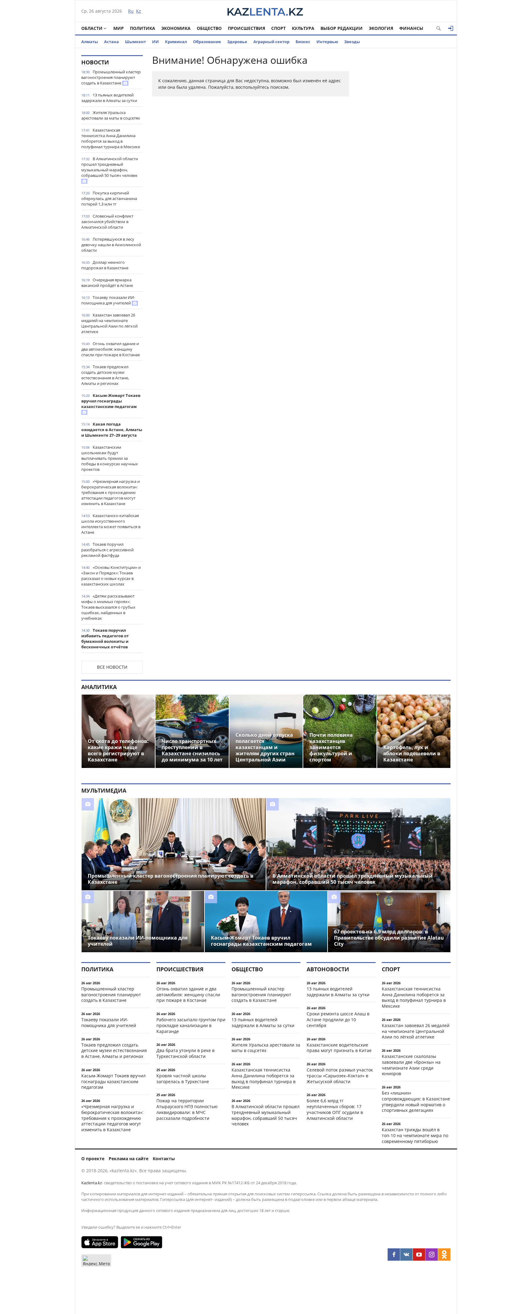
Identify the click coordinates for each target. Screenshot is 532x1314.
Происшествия (246, 28)
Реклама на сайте (128, 1158)
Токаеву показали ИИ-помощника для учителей (108, 300)
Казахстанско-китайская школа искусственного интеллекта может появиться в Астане (110, 524)
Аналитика (99, 687)
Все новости (112, 667)
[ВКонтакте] (406, 1254)
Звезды (352, 41)
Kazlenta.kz (91, 1182)
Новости (95, 62)
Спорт (278, 28)
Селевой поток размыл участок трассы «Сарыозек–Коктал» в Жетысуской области (340, 1075)
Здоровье (237, 41)
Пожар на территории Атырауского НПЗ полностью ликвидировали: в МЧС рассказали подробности (187, 1109)
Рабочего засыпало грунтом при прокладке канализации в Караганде (190, 1025)
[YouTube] (419, 1254)
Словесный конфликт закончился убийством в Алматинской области (107, 221)
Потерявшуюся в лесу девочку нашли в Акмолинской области (111, 244)
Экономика (176, 28)
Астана (111, 41)
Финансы (411, 28)
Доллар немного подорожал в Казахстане (104, 265)
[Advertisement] (404, 147)
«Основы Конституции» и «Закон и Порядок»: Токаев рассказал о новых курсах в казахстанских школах (111, 576)
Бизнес (303, 41)
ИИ (155, 41)
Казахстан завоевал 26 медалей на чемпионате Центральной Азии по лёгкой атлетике (109, 323)
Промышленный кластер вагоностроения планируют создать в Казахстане (111, 77)
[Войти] (451, 28)
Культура (303, 28)
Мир (118, 28)
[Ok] (444, 1254)
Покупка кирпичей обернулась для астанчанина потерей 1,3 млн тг (109, 198)
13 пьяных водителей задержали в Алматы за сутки (109, 97)
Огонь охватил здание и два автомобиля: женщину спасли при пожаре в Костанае (110, 349)
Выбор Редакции (341, 28)
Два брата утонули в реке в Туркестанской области (185, 1053)
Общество (209, 28)
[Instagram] (431, 1254)
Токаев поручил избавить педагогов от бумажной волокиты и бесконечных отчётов (105, 638)
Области (92, 28)
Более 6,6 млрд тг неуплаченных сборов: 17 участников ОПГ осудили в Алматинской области (335, 1109)
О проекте (92, 1158)
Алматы (89, 41)
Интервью (327, 41)
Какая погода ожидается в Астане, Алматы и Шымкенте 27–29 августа (111, 429)
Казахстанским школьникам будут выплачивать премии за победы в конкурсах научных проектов (109, 458)
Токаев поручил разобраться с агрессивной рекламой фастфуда (107, 549)
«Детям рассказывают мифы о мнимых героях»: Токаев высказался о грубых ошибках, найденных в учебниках (108, 607)
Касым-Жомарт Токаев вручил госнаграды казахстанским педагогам (110, 401)
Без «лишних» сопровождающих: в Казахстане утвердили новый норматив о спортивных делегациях (416, 1101)
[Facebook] (394, 1254)
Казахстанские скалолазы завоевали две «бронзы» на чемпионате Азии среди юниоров (411, 1064)
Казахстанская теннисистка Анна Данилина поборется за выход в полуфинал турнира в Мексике (110, 138)
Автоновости (328, 969)
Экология (381, 28)
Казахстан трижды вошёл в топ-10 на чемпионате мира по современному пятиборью (415, 1135)
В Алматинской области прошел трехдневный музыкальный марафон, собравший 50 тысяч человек (109, 167)
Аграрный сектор (271, 41)
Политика (142, 28)
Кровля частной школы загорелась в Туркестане (182, 1078)
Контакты (164, 1158)
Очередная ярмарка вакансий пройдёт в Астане (107, 282)
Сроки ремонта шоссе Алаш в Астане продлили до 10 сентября (338, 1019)
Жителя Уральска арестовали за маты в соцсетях (110, 115)
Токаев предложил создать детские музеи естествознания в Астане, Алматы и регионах (105, 375)
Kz (138, 11)
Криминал (176, 41)
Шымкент (135, 41)
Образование (207, 41)
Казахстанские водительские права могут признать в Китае (339, 1048)
